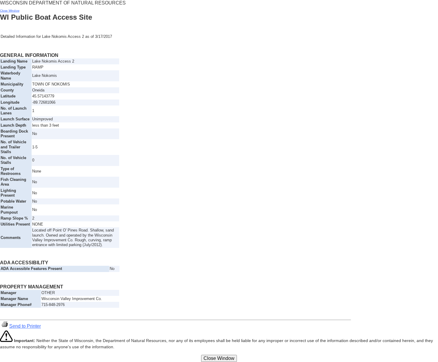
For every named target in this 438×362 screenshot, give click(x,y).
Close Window (9, 10)
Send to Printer (25, 326)
